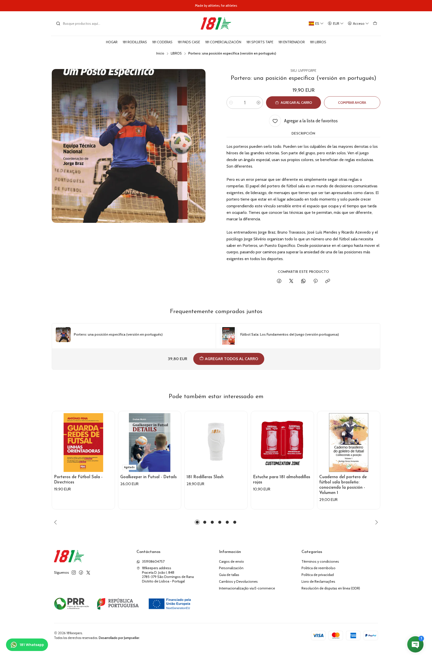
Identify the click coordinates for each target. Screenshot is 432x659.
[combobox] (81, 24)
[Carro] (375, 23)
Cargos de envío (231, 561)
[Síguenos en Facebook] (81, 572)
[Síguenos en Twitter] (88, 572)
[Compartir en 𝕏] (291, 281)
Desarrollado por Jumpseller (119, 638)
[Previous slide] (56, 522)
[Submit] (58, 24)
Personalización (231, 568)
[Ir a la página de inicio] (216, 23)
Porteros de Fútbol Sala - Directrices (78, 479)
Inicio (160, 53)
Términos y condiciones (320, 561)
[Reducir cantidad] (231, 103)
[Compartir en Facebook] (279, 281)
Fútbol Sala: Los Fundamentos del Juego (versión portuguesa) (289, 334)
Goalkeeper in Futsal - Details (148, 477)
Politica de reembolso (319, 568)
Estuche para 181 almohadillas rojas (281, 479)
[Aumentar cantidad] (258, 103)
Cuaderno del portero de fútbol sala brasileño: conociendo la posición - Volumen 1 (343, 485)
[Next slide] (376, 522)
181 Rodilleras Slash (205, 477)
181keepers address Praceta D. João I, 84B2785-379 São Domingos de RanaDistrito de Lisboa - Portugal (168, 574)
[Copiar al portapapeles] (328, 281)
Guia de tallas (229, 574)
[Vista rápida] (109, 448)
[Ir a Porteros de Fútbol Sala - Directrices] (83, 442)
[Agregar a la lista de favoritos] (109, 436)
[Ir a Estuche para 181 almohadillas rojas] (282, 442)
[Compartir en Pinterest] (315, 281)
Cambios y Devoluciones (238, 581)
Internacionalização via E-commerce (247, 588)
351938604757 (153, 561)
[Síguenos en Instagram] (73, 572)
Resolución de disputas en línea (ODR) (331, 588)
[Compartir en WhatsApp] (303, 281)
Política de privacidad (318, 574)
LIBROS (176, 53)
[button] (197, 522)
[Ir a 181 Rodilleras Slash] (215, 442)
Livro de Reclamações (318, 581)
